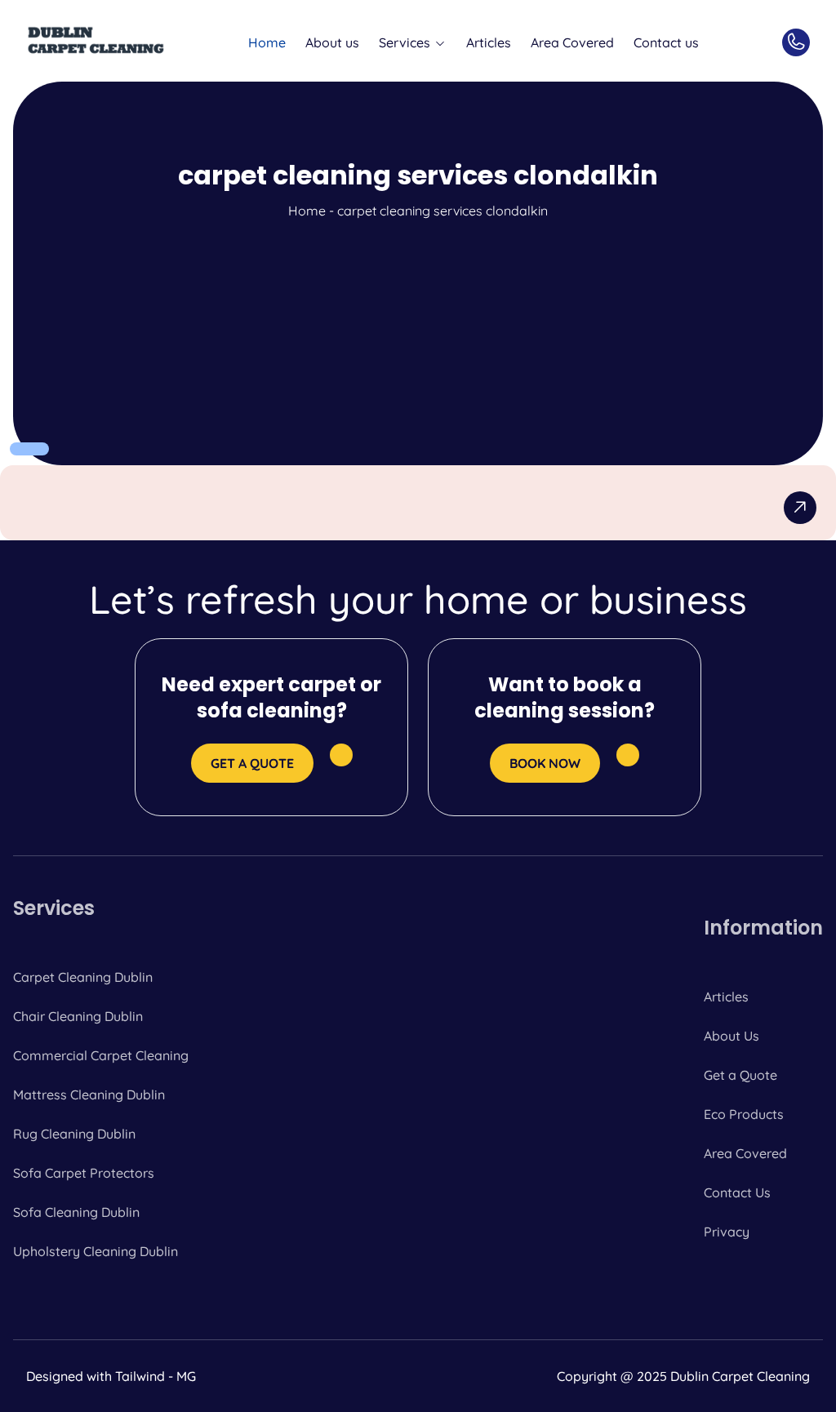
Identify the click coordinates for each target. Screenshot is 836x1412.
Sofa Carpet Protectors (83, 1173)
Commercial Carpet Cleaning (101, 1055)
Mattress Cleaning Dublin (89, 1094)
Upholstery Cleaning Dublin (95, 1251)
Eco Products (744, 1114)
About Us (731, 1036)
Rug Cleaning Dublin (74, 1134)
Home (267, 42)
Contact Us (737, 1192)
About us (332, 42)
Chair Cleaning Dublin (78, 1016)
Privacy (726, 1231)
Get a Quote (740, 1075)
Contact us (666, 42)
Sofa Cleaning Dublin (76, 1212)
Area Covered (572, 42)
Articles (488, 42)
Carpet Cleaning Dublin (83, 977)
